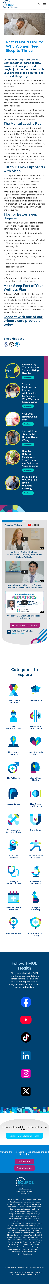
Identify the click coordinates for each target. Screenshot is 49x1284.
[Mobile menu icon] (44, 4)
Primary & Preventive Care (13, 883)
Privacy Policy (10, 1268)
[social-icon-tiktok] (26, 1037)
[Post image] (12, 370)
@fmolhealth (27, 631)
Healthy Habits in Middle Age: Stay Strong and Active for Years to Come (30, 458)
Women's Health (13, 934)
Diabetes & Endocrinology (35, 727)
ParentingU (35, 830)
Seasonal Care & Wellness (13, 909)
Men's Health (13, 778)
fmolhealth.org (26, 1254)
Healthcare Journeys (13, 753)
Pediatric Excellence (13, 857)
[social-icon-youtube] (26, 1020)
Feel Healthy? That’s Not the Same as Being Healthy (30, 369)
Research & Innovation (35, 883)
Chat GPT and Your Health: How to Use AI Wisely (30, 436)
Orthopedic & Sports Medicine (13, 831)
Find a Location (24, 1168)
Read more (28, 377)
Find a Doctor (24, 1161)
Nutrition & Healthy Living (35, 805)
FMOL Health (17, 631)
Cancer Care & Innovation (13, 701)
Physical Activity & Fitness (35, 857)
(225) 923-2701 (24, 1194)
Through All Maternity (35, 909)
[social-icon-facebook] (26, 1002)
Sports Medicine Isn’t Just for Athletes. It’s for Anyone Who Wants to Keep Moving (30, 393)
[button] (6, 344)
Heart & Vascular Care (36, 753)
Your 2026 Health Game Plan (29, 416)
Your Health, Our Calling (35, 935)
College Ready (35, 700)
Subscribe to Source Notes (24, 1135)
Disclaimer (20, 1268)
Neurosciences (13, 804)
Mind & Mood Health (36, 779)
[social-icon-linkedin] (26, 1055)
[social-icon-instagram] (26, 1073)
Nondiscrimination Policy (35, 1268)
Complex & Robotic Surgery (13, 727)
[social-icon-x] (26, 1091)
